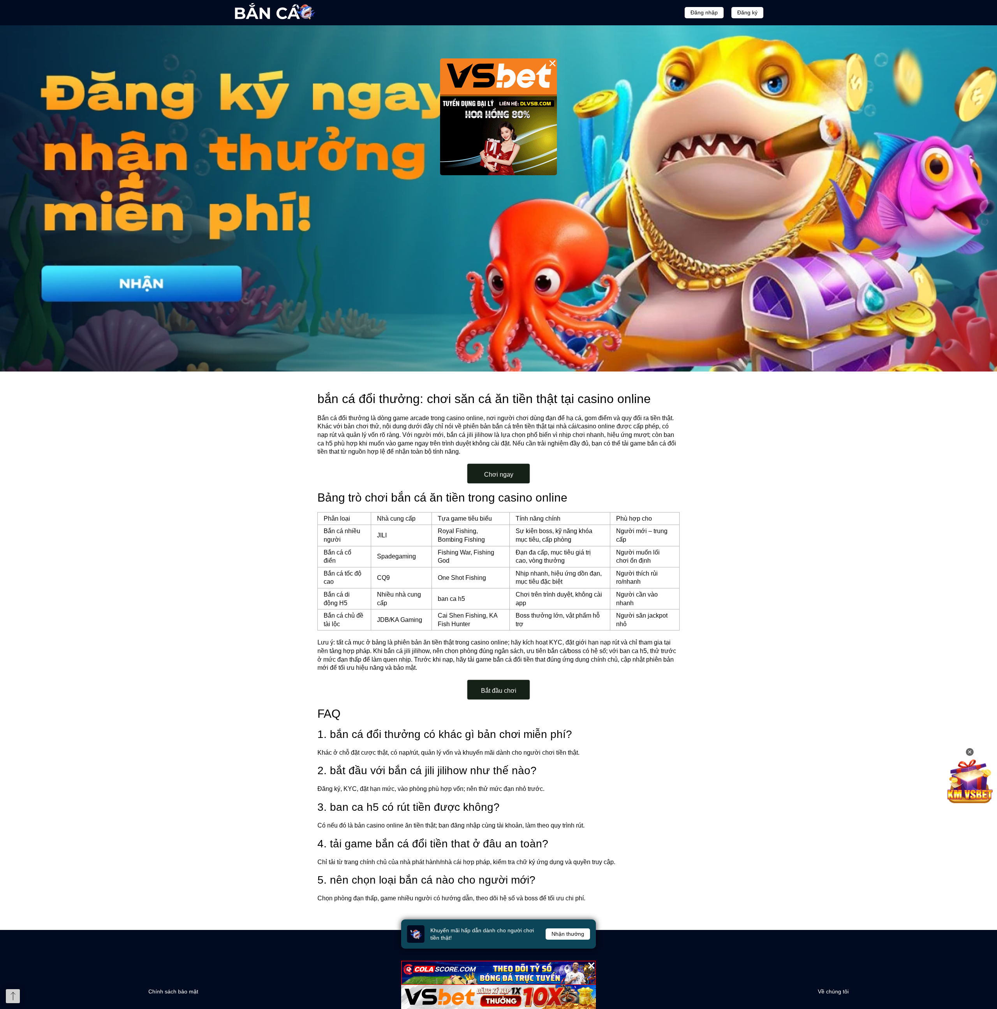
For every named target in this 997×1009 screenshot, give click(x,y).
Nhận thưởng (567, 934)
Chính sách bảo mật (173, 991)
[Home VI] (498, 198)
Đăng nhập (704, 12)
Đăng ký (747, 12)
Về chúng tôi (833, 991)
